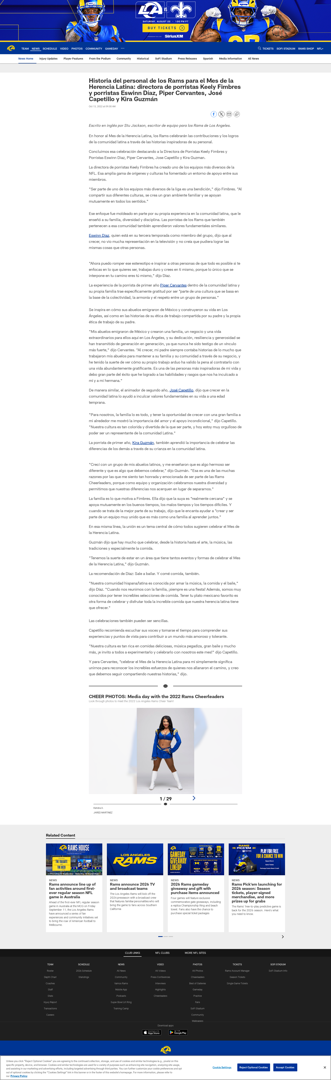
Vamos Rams (121, 983)
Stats (50, 995)
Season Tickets (237, 977)
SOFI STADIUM (278, 964)
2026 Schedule (84, 970)
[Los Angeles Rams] (165, 1050)
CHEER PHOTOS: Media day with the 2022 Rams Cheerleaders (156, 696)
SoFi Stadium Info (278, 970)
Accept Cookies (285, 1067)
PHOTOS (197, 964)
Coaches (50, 983)
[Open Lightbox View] (165, 763)
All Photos (197, 970)
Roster (50, 970)
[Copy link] (237, 114)
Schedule (84, 964)
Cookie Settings (222, 1067)
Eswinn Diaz (99, 235)
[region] (165, 1067)
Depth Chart (50, 977)
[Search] (259, 48)
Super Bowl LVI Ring (121, 1002)
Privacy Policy (19, 1076)
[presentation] (283, 937)
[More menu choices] (122, 48)
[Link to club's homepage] (10, 48)
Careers (50, 1014)
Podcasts (121, 995)
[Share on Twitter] (221, 116)
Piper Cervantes (173, 285)
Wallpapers (197, 1020)
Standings (84, 977)
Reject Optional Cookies (253, 1067)
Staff (50, 989)
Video (160, 964)
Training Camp (121, 1008)
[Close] (325, 1067)
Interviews (160, 983)
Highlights (160, 989)
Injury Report (50, 1002)
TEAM (50, 964)
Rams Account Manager (237, 970)
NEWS (121, 964)
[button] (160, 936)
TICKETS (237, 964)
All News (121, 970)
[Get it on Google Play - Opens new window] (178, 1034)
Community (121, 977)
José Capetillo (181, 390)
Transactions (50, 1008)
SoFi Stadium (198, 1008)
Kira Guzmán (143, 442)
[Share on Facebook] (214, 116)
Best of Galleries (197, 983)
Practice (197, 995)
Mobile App (121, 989)
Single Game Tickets (237, 983)
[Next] (194, 798)
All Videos (160, 970)
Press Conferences (160, 977)
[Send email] (229, 116)
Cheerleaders (160, 995)
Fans (197, 1002)
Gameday (197, 989)
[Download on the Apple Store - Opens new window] (151, 1033)
